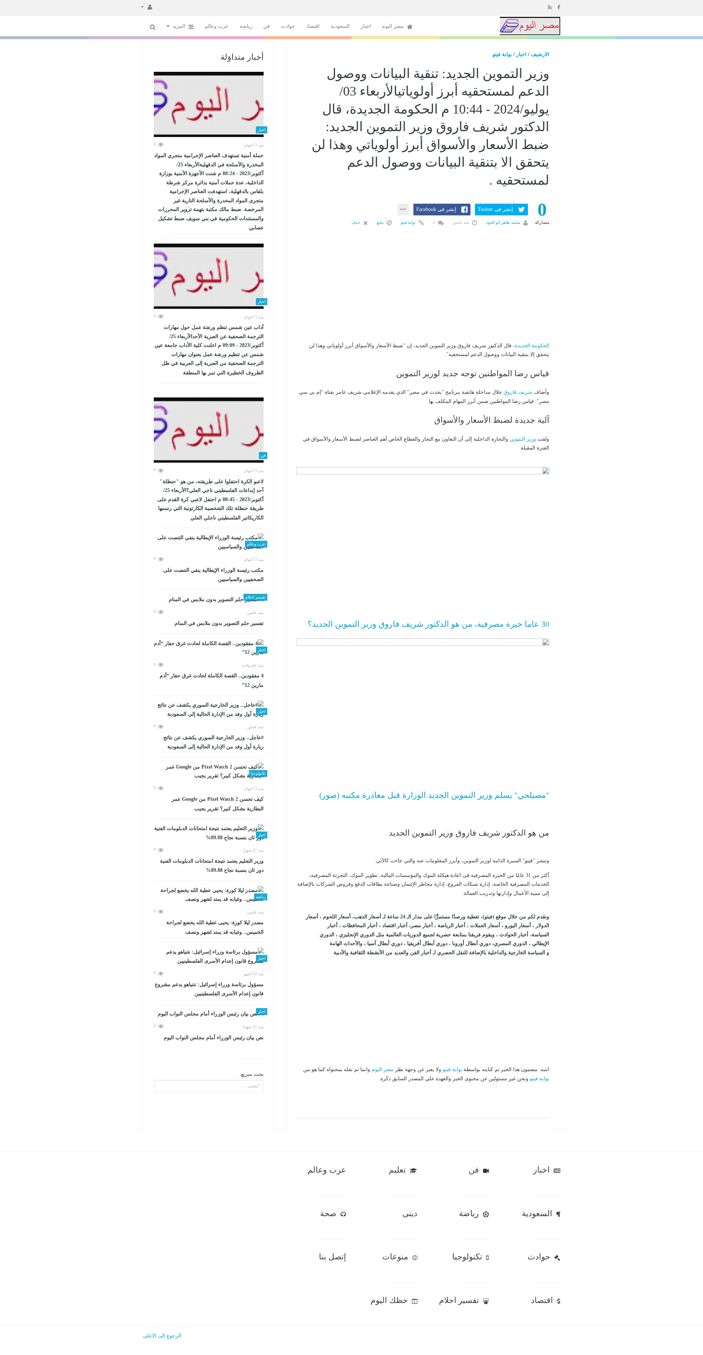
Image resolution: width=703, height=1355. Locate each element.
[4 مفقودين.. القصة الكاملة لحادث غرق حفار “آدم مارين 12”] (209, 648)
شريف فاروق (517, 392)
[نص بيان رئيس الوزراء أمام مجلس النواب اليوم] (209, 1014)
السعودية (340, 26)
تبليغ (381, 222)
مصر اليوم (393, 26)
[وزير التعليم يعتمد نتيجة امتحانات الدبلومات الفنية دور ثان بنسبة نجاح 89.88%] (209, 833)
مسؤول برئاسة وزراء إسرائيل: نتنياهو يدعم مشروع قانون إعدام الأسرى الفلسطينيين (209, 989)
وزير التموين (523, 439)
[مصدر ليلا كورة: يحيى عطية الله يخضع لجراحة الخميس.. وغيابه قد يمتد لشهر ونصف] (209, 895)
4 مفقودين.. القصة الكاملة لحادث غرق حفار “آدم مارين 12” (212, 680)
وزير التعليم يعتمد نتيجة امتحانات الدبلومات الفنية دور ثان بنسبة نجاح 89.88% (212, 865)
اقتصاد (313, 26)
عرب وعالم (216, 26)
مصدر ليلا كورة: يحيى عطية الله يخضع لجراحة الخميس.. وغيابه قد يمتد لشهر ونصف (215, 927)
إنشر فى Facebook (436, 209)
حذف (356, 222)
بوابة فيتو (502, 54)
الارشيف (540, 54)
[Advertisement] (423, 295)
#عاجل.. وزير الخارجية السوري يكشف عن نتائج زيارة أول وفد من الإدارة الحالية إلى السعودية (213, 742)
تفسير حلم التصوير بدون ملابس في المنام (219, 623)
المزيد (179, 26)
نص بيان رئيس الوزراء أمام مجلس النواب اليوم (214, 1037)
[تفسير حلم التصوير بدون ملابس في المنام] (209, 599)
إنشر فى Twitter (495, 209)
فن (266, 26)
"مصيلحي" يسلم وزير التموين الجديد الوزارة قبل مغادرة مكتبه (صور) (434, 795)
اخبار (366, 26)
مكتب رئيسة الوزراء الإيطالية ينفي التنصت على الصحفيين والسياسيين (213, 574)
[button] (146, 6)
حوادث (288, 26)
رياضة (245, 26)
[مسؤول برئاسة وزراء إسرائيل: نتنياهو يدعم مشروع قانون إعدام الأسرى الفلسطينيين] (209, 957)
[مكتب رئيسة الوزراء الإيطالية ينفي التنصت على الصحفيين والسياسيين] (209, 542)
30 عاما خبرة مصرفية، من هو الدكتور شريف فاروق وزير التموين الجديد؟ (428, 624)
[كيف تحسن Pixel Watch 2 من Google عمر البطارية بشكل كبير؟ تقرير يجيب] (209, 772)
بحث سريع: (251, 1074)
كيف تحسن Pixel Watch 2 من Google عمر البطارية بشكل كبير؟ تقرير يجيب (218, 803)
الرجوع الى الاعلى (162, 1336)
